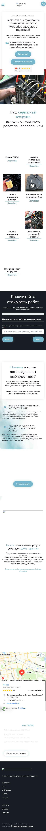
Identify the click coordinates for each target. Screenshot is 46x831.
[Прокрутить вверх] (40, 825)
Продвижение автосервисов (22, 826)
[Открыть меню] (3, 4)
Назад (7, 339)
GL (26, 15)
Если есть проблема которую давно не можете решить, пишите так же (22, 326)
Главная (14, 15)
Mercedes (21, 15)
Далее (38, 339)
